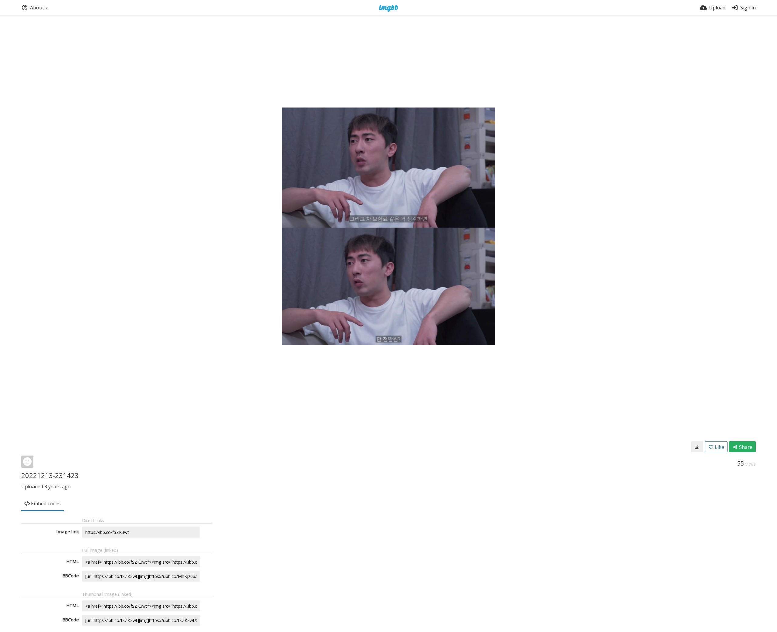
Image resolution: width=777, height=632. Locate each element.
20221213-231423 (50, 475)
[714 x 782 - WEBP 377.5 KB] (697, 446)
